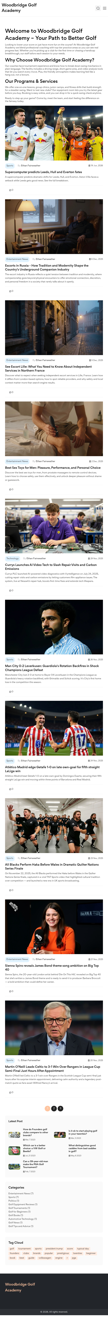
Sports (9, 166)
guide (31, 1258)
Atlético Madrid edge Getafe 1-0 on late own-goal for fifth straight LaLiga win (52, 769)
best (22, 1258)
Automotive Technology (22, 1219)
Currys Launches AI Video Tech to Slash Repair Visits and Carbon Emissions (51, 567)
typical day (83, 1249)
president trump (54, 1249)
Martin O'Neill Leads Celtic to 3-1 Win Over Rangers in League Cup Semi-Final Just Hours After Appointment (52, 1069)
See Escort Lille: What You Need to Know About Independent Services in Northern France (48, 369)
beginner (91, 1253)
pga (74, 1258)
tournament (24, 1249)
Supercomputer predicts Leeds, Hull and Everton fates (43, 172)
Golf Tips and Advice (20, 1226)
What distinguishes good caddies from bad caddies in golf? (82, 1149)
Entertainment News (17, 259)
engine (58, 1258)
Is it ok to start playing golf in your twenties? (83, 1132)
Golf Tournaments (19, 1208)
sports (38, 1249)
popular (49, 1253)
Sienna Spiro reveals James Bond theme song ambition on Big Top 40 (52, 968)
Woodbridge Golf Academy (19, 8)
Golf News (15, 1223)
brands (36, 1253)
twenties (77, 1253)
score (70, 1249)
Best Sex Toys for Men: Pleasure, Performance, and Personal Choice (53, 468)
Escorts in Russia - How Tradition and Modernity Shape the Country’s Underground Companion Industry (46, 267)
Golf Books (15, 1216)
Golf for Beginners (19, 1212)
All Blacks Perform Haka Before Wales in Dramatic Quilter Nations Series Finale (52, 867)
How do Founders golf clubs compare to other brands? (35, 1133)
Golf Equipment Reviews (22, 1205)
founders (14, 1253)
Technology (12, 559)
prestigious (63, 1253)
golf (12, 1249)
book (12, 1258)
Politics (13, 1201)
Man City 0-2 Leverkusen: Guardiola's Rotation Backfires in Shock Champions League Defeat (52, 668)
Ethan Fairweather (30, 166)
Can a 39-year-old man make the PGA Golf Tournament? (35, 1165)
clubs (26, 1253)
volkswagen (45, 1258)
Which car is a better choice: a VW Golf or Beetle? (34, 1149)
